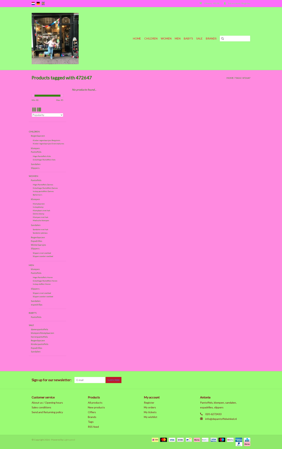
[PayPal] (238, 443)
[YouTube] (234, 380)
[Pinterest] (227, 380)
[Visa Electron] (213, 439)
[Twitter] (214, 380)
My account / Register (239, 3)
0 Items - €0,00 (212, 3)
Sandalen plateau (40, 233)
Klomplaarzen (39, 204)
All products (95, 402)
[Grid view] (34, 109)
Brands (211, 38)
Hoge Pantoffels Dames (43, 184)
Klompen (35, 199)
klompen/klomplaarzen (42, 333)
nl (33, 3)
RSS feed (93, 426)
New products (96, 407)
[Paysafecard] (204, 439)
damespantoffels (39, 329)
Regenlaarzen (38, 136)
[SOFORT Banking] (196, 439)
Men (178, 38)
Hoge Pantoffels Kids (42, 156)
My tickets (150, 412)
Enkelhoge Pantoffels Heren (45, 281)
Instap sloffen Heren (42, 284)
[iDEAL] (154, 439)
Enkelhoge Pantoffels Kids (44, 159)
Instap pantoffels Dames (43, 191)
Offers (92, 412)
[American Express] (238, 439)
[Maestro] (221, 439)
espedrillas (36, 304)
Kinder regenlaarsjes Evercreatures (48, 143)
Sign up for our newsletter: (52, 380)
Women (166, 38)
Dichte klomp (38, 214)
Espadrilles (36, 241)
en (43, 3)
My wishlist (150, 417)
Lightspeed (69, 439)
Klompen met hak (40, 217)
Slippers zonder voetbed (43, 256)
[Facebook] (207, 380)
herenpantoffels (39, 337)
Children (150, 38)
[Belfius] (230, 439)
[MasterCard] (163, 439)
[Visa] (171, 439)
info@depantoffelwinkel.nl (221, 418)
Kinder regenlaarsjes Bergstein (46, 140)
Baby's (188, 38)
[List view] (39, 109)
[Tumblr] (240, 380)
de (38, 3)
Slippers (35, 168)
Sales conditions (41, 407)
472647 (246, 77)
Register (149, 402)
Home (137, 38)
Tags (238, 77)
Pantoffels (36, 152)
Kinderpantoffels (39, 344)
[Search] (222, 38)
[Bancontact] (188, 439)
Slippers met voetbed (42, 253)
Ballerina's (37, 195)
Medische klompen (41, 220)
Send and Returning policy (47, 412)
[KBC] (246, 439)
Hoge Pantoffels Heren (43, 277)
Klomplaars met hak (41, 210)
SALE (199, 38)
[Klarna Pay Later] (246, 443)
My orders (150, 407)
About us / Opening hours (47, 402)
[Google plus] (220, 380)
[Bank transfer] (180, 439)
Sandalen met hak (40, 229)
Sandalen (35, 164)
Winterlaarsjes (38, 245)
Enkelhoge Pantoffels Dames (45, 188)
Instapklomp (38, 207)
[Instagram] (247, 380)
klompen (35, 148)
